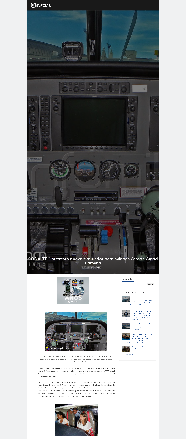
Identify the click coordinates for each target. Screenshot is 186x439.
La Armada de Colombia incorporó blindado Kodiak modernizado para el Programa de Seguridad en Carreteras (137, 338)
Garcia (87, 267)
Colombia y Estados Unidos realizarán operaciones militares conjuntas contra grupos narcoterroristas (137, 351)
